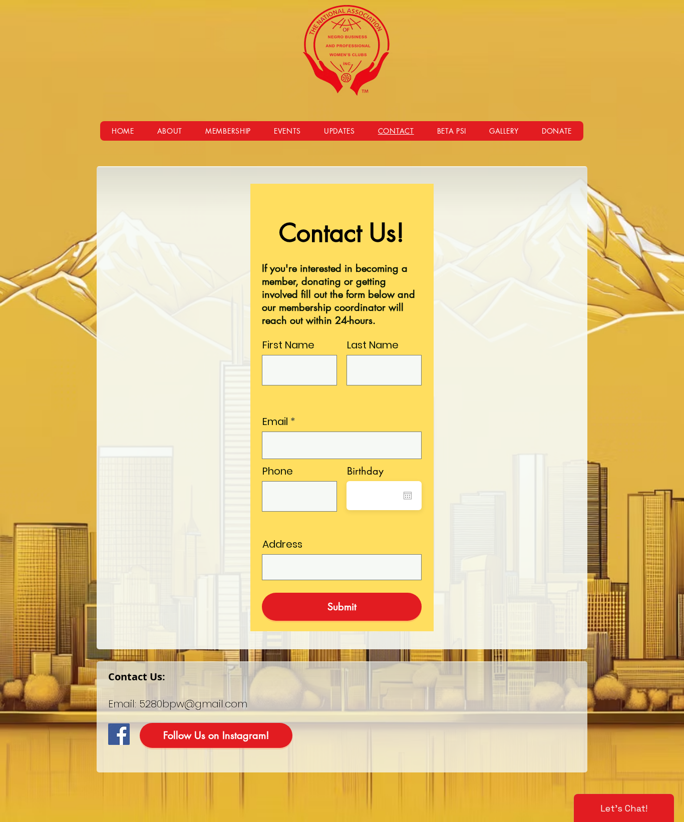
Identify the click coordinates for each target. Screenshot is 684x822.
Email (275, 422)
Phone (277, 471)
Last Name (373, 345)
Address (282, 544)
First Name (288, 345)
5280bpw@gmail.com (193, 704)
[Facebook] (119, 734)
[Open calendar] (408, 496)
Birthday (365, 471)
